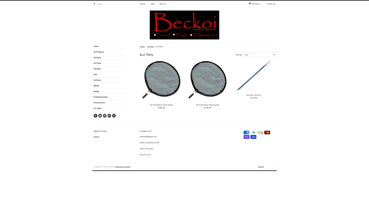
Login (152, 3)
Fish (95, 74)
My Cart (256, 3)
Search (142, 3)
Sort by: (239, 54)
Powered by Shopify (122, 166)
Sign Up (162, 3)
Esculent (97, 57)
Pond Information (101, 97)
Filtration (109, 68)
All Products (99, 52)
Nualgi (96, 91)
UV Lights (98, 108)
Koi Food (97, 63)
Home (96, 46)
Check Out (271, 3)
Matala (96, 85)
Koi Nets (97, 80)
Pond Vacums (99, 102)
